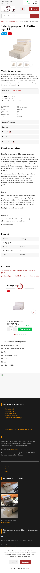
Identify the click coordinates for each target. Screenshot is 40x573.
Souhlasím (25, 562)
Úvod (2, 21)
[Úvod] (9, 9)
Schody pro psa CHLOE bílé (15, 321)
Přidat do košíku (25, 329)
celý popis (17, 85)
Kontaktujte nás (10, 409)
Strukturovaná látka (10, 355)
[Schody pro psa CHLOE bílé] (20, 304)
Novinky (7, 469)
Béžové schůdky (9, 365)
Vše (5, 352)
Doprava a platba (10, 413)
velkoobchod (14, 449)
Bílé (5, 362)
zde (28, 568)
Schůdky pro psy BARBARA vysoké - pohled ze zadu (21, 276)
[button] (14, 334)
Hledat (34, 16)
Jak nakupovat (9, 411)
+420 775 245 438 (6, 2)
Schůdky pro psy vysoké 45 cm (14, 349)
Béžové (6, 358)
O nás (7, 467)
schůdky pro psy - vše (12, 21)
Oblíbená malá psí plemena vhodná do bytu (18, 429)
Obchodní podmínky (11, 416)
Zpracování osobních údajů (13, 418)
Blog (6, 471)
